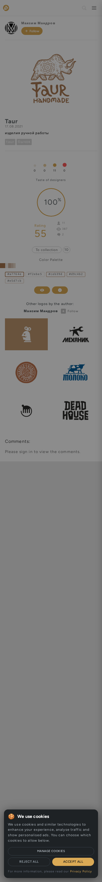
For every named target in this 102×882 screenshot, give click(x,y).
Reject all (29, 861)
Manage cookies (51, 851)
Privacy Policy (81, 871)
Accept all (73, 861)
